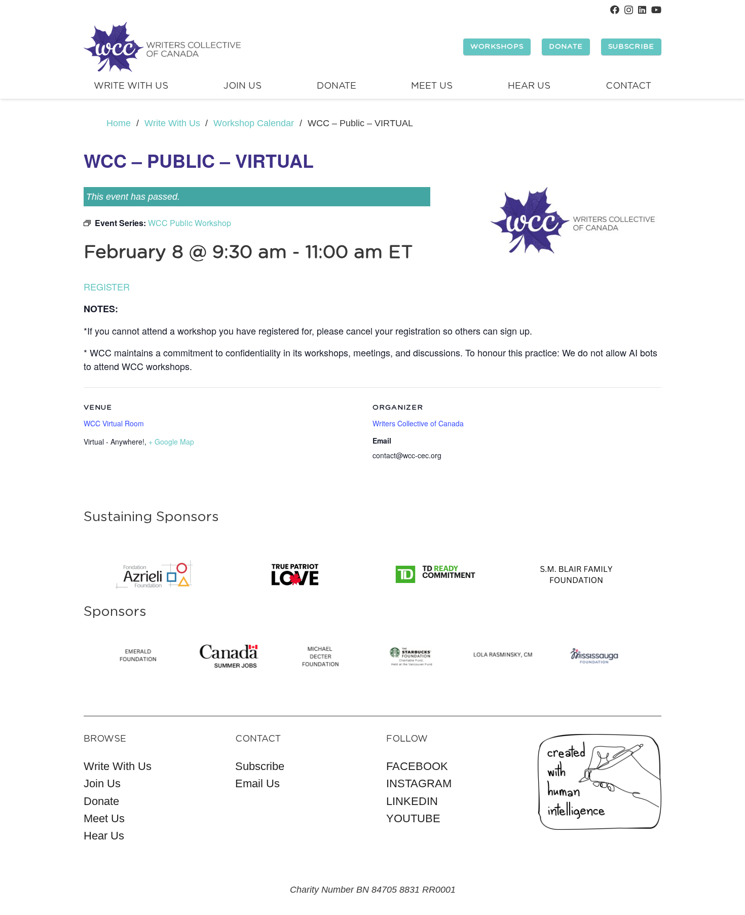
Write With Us (118, 766)
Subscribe (259, 766)
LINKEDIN (412, 801)
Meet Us (104, 818)
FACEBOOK (417, 766)
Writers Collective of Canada (418, 423)
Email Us (257, 783)
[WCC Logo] (162, 47)
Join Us (102, 783)
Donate (101, 801)
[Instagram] (628, 10)
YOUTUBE (413, 818)
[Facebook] (614, 9)
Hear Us (104, 835)
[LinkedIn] (642, 9)
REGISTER (107, 286)
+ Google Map (171, 441)
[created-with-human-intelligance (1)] (600, 782)
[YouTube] (656, 9)
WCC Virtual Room (114, 423)
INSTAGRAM (419, 783)
